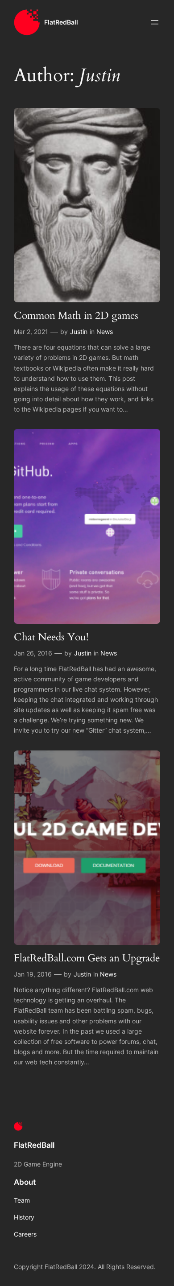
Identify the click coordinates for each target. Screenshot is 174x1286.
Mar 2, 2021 (31, 331)
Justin (78, 331)
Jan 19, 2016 (33, 974)
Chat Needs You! (51, 637)
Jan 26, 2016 (33, 653)
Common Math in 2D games (76, 315)
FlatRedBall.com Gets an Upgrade (87, 958)
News (104, 331)
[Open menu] (154, 22)
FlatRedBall (61, 22)
